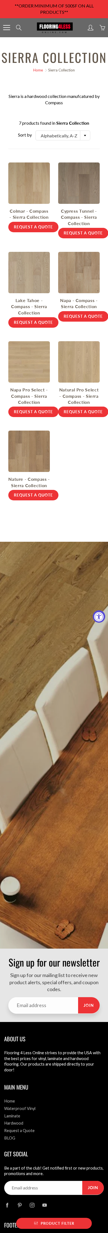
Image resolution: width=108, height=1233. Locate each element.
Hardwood (13, 1123)
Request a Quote (19, 1130)
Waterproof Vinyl (19, 1108)
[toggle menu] (6, 27)
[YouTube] (44, 1205)
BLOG (9, 1138)
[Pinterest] (19, 1205)
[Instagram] (32, 1205)
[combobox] (62, 135)
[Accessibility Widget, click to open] (99, 616)
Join (89, 1005)
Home (38, 70)
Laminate (12, 1116)
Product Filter (57, 1223)
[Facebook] (7, 1205)
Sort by (25, 134)
